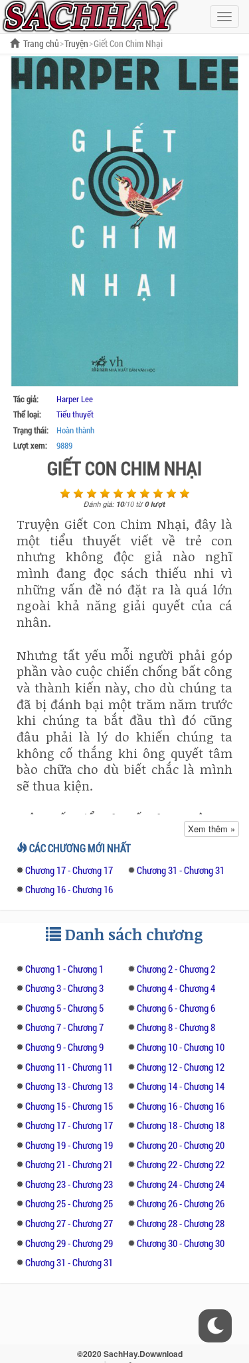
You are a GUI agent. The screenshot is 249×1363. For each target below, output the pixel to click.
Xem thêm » (211, 828)
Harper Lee (74, 399)
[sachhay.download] (89, 15)
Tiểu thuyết (75, 414)
